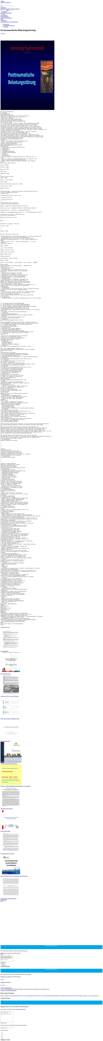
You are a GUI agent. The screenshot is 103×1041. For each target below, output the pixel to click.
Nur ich (4, 965)
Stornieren (3, 1039)
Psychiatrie (5, 26)
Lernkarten (8, 2)
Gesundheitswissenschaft (8, 25)
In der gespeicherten (13, 21)
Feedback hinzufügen (5, 998)
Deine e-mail (3, 1022)
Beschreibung (6, 957)
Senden (8, 1039)
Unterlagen (3, 2)
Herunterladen (4, 899)
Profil (2, 19)
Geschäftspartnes (8, 988)
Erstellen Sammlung (5, 966)
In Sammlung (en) (5, 21)
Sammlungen (8, 12)
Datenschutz (3, 990)
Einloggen (3, 953)
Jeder (3, 963)
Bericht (2, 988)
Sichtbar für (3, 962)
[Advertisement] (43, 37)
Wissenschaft (6, 24)
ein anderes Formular (20, 1009)
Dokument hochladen (5, 8)
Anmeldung (3, 7)
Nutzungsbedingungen (11, 990)
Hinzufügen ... (4, 20)
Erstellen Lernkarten (14, 8)
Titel (2, 954)
